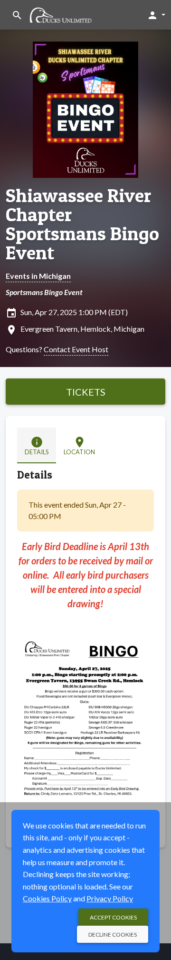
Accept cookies (113, 917)
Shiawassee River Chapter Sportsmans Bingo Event (82, 224)
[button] (156, 15)
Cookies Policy (47, 898)
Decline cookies (112, 934)
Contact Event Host (76, 349)
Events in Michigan (38, 275)
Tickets (85, 392)
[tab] (36, 445)
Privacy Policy (109, 898)
